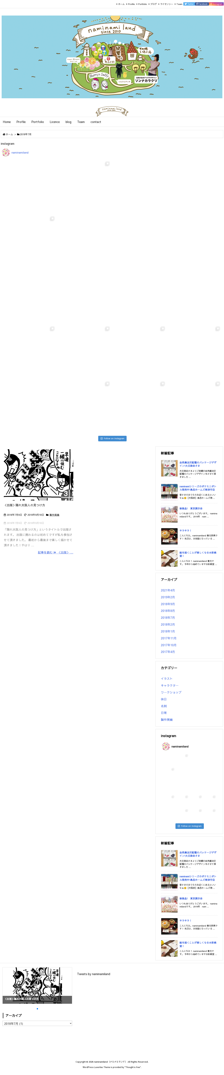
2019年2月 (168, 597)
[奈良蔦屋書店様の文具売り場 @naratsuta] (84, 296)
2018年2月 (168, 624)
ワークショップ (171, 692)
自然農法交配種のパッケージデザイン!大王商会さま (198, 464)
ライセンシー (166, 4)
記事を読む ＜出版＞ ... (55, 552)
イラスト (167, 678)
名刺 (164, 706)
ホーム (121, 4)
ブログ (153, 4)
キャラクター (170, 685)
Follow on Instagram (114, 438)
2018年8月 (168, 611)
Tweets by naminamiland (93, 974)
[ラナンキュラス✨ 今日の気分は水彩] (139, 296)
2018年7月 (168, 618)
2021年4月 (168, 590)
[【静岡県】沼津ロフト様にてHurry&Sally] (195, 241)
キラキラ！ (186, 530)
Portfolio (142, 4)
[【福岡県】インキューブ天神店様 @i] (84, 241)
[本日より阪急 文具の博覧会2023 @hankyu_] (195, 296)
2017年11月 (169, 638)
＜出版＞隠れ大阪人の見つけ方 (27, 505)
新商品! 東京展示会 (191, 508)
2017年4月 (168, 652)
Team (179, 4)
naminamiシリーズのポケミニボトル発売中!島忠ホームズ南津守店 (198, 488)
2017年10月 (169, 645)
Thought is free (132, 1067)
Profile (131, 4)
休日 (164, 699)
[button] (8, 985)
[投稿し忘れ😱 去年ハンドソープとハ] (195, 406)
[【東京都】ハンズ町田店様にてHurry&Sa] (29, 296)
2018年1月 (168, 631)
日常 (164, 713)
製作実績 (54, 514)
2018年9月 (168, 604)
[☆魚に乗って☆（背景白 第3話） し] (84, 351)
